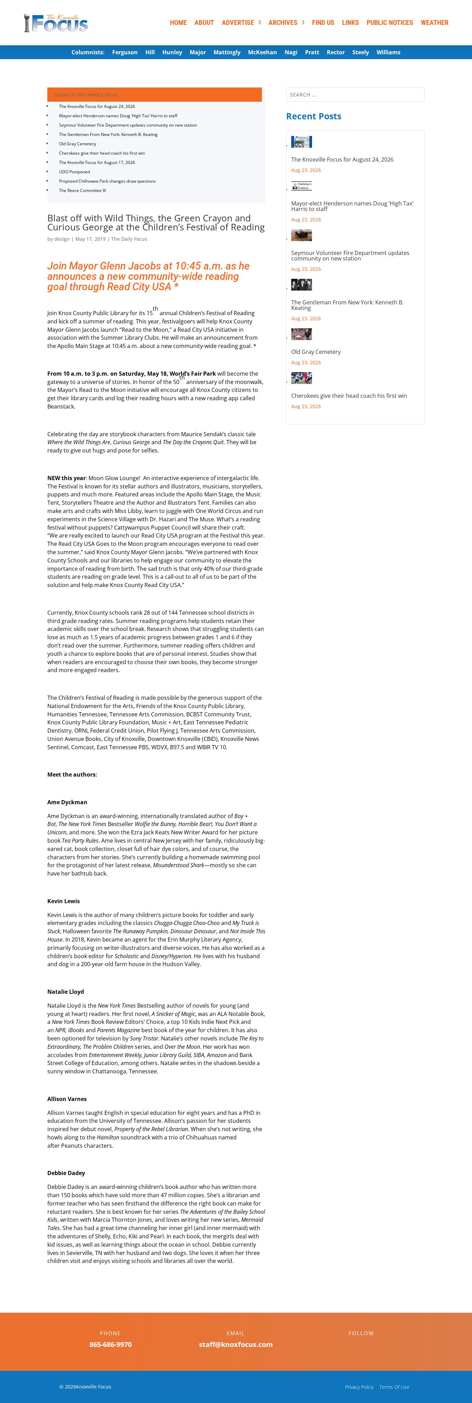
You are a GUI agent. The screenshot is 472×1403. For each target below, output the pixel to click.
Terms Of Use (394, 1387)
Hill (150, 53)
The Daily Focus (129, 239)
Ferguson (125, 53)
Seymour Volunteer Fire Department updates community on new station (128, 125)
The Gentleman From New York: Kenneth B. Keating (108, 134)
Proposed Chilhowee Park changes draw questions (107, 181)
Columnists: (88, 53)
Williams (388, 53)
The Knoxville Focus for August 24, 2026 (97, 106)
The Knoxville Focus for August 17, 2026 (97, 162)
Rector (336, 53)
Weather (435, 22)
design (62, 239)
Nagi (291, 53)
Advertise (238, 22)
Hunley (172, 53)
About (204, 22)
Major (198, 53)
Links (350, 22)
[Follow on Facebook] (354, 1345)
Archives (283, 22)
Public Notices (390, 22)
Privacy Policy (359, 1387)
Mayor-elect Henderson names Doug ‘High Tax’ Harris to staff (118, 116)
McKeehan (262, 53)
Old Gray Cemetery (77, 144)
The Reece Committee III (82, 190)
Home (178, 22)
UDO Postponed (74, 172)
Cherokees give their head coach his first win (102, 153)
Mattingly (227, 53)
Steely (360, 53)
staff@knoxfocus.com (236, 1344)
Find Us (323, 22)
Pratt (312, 53)
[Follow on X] (368, 1345)
